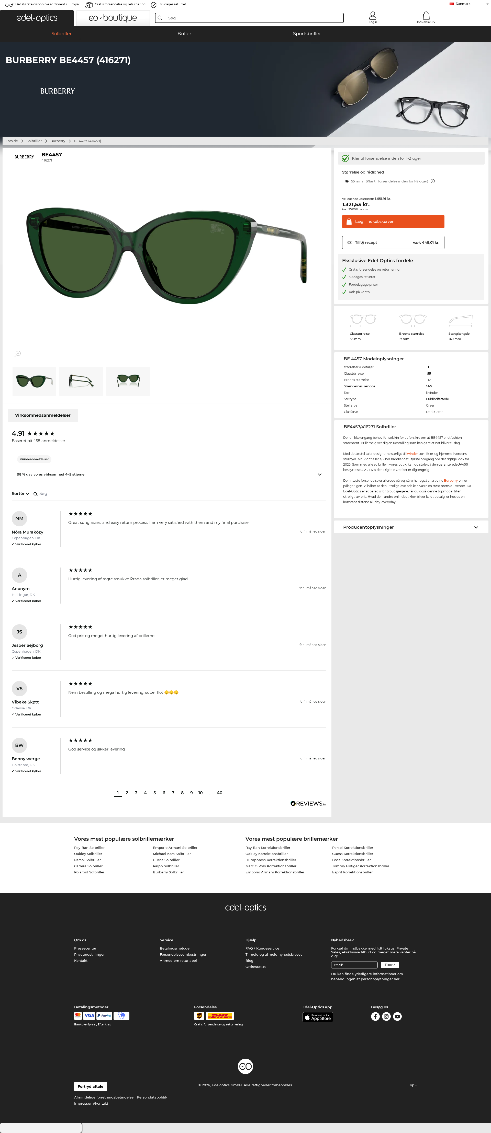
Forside (12, 141)
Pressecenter (85, 948)
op (412, 1085)
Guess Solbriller (166, 860)
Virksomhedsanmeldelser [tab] (43, 415)
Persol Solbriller (87, 860)
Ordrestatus (256, 967)
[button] (37, 18)
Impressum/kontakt (91, 1103)
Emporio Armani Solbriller (175, 848)
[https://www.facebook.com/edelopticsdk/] (375, 1017)
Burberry (57, 141)
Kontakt (80, 960)
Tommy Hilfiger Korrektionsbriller (360, 866)
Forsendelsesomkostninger (183, 954)
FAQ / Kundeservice (262, 948)
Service (166, 940)
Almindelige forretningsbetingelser (104, 1097)
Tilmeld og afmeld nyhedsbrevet (274, 954)
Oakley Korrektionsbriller (267, 854)
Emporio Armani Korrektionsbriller (275, 872)
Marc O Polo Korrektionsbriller (271, 866)
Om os (80, 940)
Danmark (463, 4)
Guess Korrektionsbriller (352, 854)
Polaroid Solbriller (89, 872)
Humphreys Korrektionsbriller (271, 860)
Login (373, 22)
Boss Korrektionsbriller (351, 860)
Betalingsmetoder (175, 948)
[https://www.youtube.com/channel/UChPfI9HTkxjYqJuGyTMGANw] (397, 1017)
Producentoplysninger (368, 527)
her (396, 979)
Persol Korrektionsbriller (352, 848)
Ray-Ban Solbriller (89, 848)
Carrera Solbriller (88, 866)
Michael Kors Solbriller (172, 854)
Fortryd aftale (90, 1086)
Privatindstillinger (89, 954)
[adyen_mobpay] (121, 1016)
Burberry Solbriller (168, 872)
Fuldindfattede (437, 399)
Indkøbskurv (426, 22)
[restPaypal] (104, 1016)
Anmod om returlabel (178, 960)
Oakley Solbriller (88, 854)
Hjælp (251, 940)
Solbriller (34, 141)
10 (200, 792)
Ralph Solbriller (166, 866)
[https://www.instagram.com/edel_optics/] (386, 1017)
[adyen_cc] (78, 1016)
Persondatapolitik (152, 1097)
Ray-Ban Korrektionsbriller (268, 848)
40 (219, 792)
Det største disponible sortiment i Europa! (47, 4)
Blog (249, 960)
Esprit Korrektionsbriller (352, 872)
